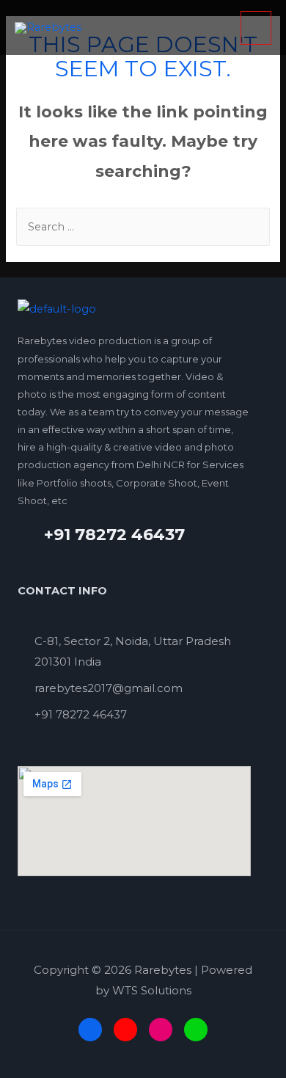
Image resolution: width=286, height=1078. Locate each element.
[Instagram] (160, 1029)
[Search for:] (142, 226)
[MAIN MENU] (256, 28)
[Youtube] (125, 1029)
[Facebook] (90, 1029)
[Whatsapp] (196, 1029)
